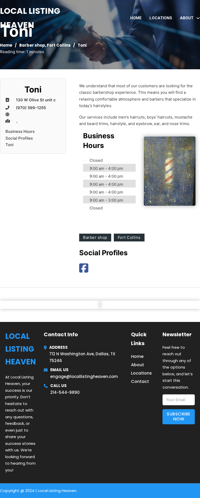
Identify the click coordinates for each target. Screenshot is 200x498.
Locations (160, 18)
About (137, 365)
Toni (9, 144)
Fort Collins (59, 45)
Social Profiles (19, 138)
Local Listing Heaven (30, 18)
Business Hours (20, 131)
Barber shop (32, 45)
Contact (140, 381)
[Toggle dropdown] (198, 18)
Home (136, 18)
